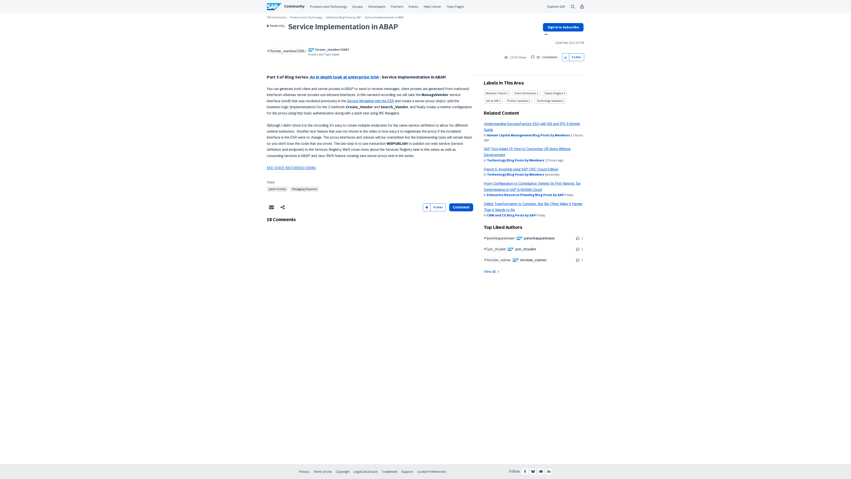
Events (413, 6)
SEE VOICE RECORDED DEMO (291, 168)
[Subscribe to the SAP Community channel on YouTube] (541, 471)
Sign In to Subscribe (563, 27)
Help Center (432, 6)
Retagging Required (304, 189)
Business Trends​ (496, 93)
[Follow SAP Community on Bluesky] (533, 471)
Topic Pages (455, 6)
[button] (565, 57)
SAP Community (276, 17)
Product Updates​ (517, 100)
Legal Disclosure (366, 471)
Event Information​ (525, 93)
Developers (377, 6)
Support (407, 471)
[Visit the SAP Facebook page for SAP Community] (525, 471)
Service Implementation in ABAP (343, 27)
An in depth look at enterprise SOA (344, 77)
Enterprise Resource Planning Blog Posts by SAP (525, 195)
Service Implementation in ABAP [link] (384, 17)
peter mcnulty (277, 189)
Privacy (304, 471)
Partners (397, 6)
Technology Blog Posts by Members (515, 160)
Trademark (389, 471)
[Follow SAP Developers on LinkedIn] (549, 471)
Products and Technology (328, 6)
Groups (357, 6)
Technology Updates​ (549, 100)
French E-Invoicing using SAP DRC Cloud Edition (521, 169)
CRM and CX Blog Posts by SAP (511, 215)
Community (294, 6)
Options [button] (545, 35)
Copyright (343, 471)
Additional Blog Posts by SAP (343, 17)
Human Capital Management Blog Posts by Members (528, 135)
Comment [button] (461, 207)
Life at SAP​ (492, 100)
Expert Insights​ (554, 93)
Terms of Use (322, 471)
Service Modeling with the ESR (370, 101)
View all (490, 271)
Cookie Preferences (431, 471)
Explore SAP (556, 6)
